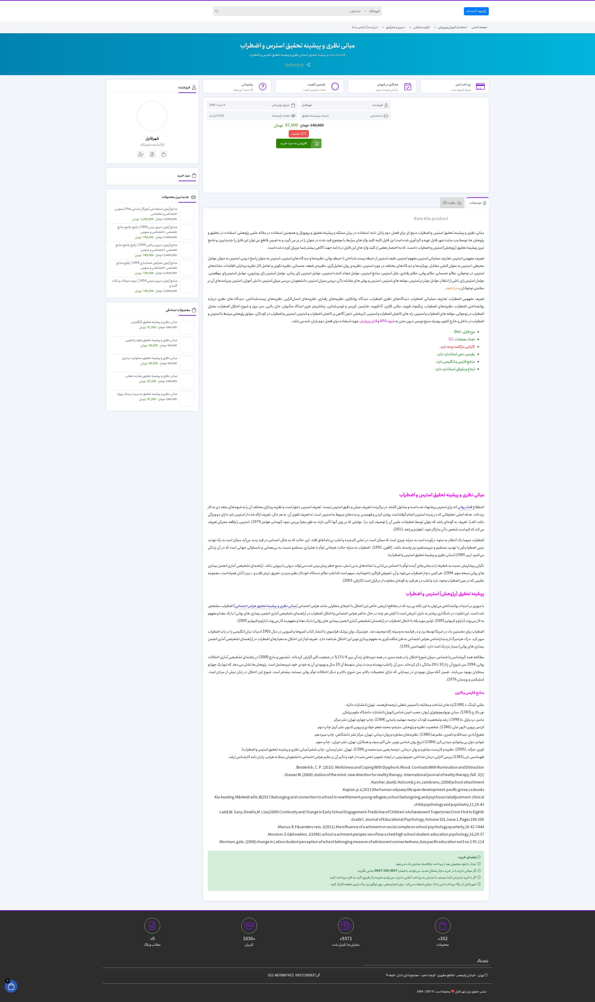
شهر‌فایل (307, 105)
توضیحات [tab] (475, 202)
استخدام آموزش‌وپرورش (452, 27)
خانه (343, 54)
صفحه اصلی (479, 27)
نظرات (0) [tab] (449, 202)
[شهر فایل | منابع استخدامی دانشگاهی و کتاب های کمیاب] (122, 11)
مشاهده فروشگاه (150, 145)
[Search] (217, 11)
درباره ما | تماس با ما (365, 27)
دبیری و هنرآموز (395, 27)
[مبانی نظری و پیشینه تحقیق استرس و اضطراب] (441, 145)
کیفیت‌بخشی (421, 27)
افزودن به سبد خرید (293, 143)
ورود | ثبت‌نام (475, 10)
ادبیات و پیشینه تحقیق (323, 54)
